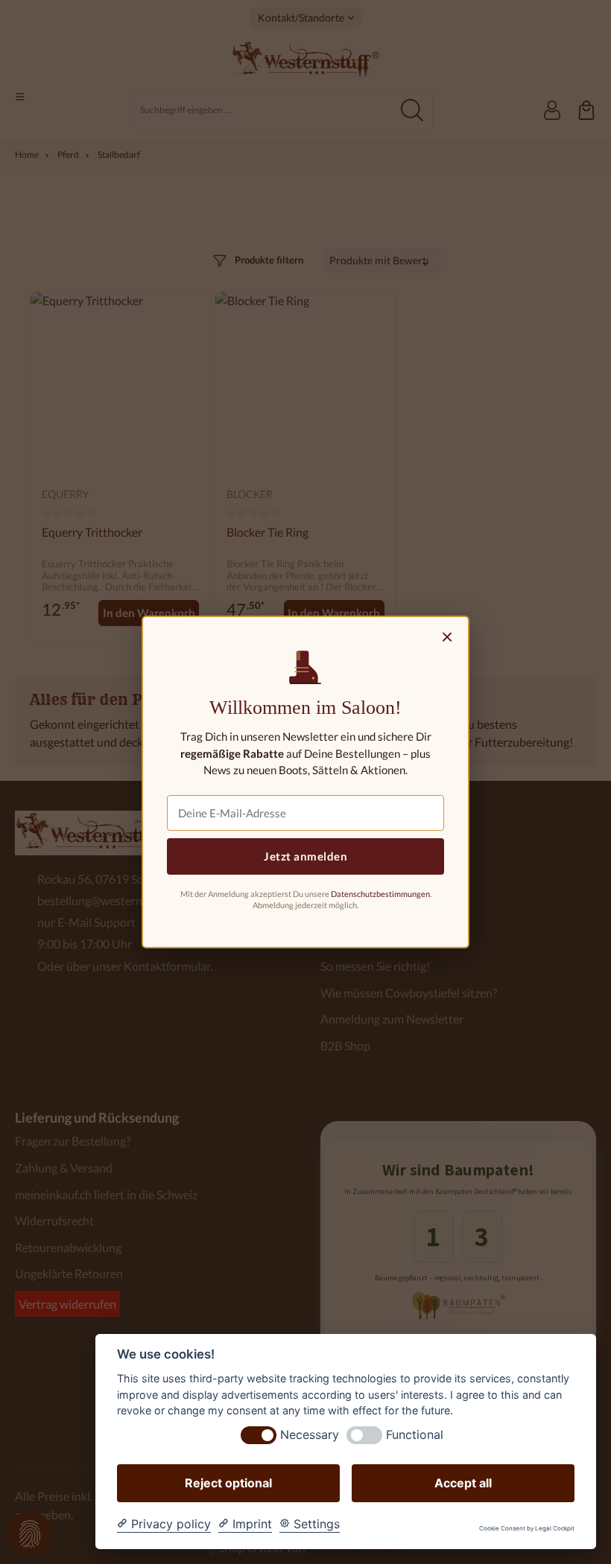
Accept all (463, 1482)
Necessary (309, 1435)
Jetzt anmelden (305, 856)
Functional (414, 1435)
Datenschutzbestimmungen (380, 893)
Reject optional (228, 1482)
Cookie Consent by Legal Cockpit (526, 1528)
